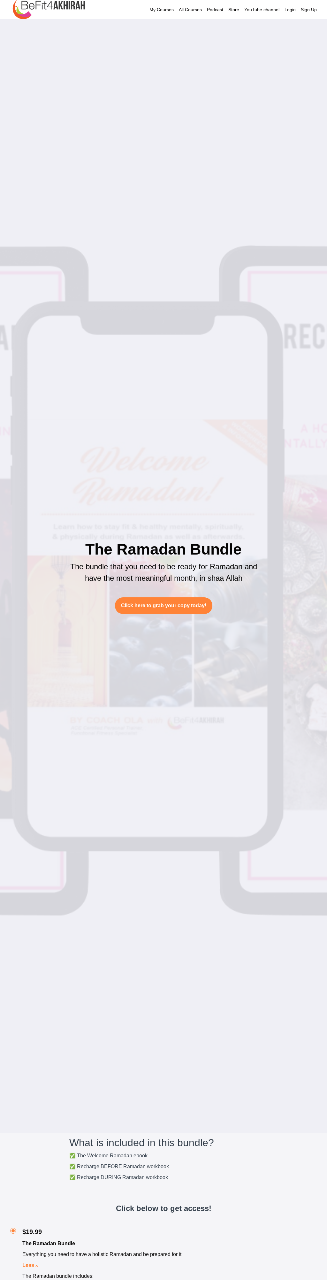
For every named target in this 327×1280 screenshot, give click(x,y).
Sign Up (309, 9)
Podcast (215, 9)
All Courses (190, 9)
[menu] (230, 9)
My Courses (161, 9)
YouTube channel (261, 9)
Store (233, 9)
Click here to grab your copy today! (163, 605)
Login (290, 9)
